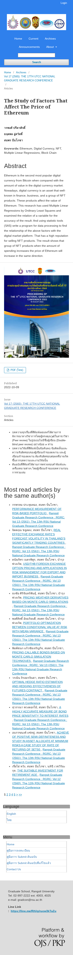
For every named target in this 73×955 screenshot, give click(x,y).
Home (18, 38)
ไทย (9, 820)
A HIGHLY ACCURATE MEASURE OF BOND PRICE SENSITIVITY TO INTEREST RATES (40, 711)
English (11, 813)
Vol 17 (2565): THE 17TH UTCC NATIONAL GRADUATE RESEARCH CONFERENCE (29, 78)
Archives (50, 38)
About (50, 46)
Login (64, 2)
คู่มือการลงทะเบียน (18, 850)
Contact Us (14, 869)
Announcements (29, 46)
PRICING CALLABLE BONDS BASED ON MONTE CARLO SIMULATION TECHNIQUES (38, 656)
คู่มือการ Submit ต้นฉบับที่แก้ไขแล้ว (29, 863)
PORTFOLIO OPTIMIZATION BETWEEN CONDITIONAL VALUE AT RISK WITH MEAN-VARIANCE (39, 627)
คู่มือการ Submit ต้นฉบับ (22, 856)
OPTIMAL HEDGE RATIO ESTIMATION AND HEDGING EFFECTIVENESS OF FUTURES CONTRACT (37, 686)
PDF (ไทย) (16, 370)
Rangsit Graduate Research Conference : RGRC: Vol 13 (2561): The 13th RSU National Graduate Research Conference (38, 551)
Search (36, 62)
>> (20, 794)
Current (33, 38)
